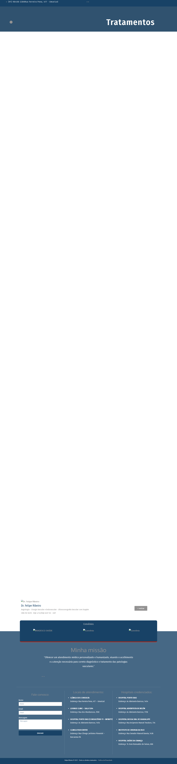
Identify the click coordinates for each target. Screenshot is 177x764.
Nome (21, 700)
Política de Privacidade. (105, 760)
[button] (140, 608)
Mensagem (23, 718)
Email (21, 709)
